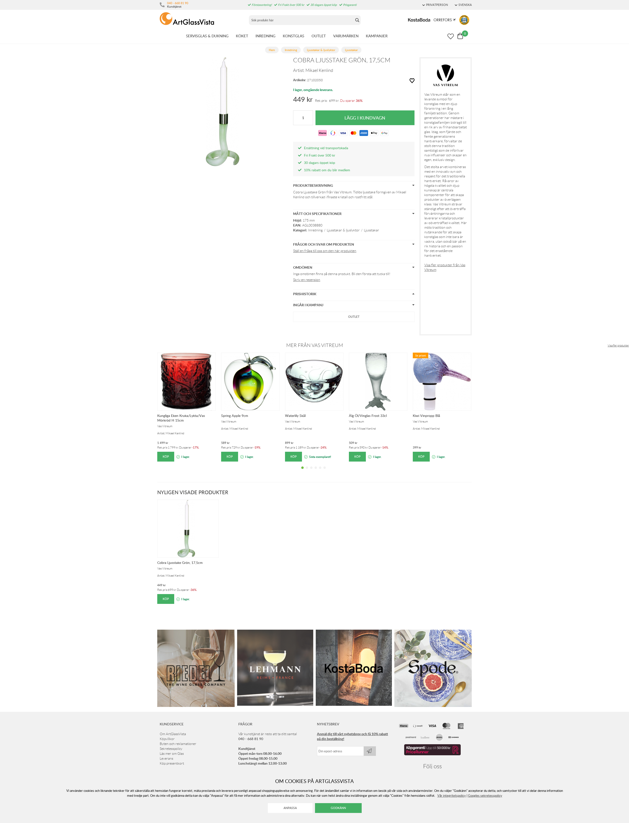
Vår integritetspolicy (451, 795)
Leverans (166, 758)
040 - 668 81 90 (177, 3)
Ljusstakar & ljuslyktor (343, 230)
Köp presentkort (172, 763)
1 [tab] (302, 471)
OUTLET (319, 35)
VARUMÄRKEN (345, 35)
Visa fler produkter (618, 345)
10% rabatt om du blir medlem (327, 170)
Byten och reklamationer (178, 744)
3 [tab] (311, 471)
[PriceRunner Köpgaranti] (432, 754)
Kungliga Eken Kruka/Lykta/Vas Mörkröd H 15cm (181, 418)
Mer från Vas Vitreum (314, 345)
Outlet (353, 317)
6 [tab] (324, 471)
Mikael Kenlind (319, 70)
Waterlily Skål (295, 415)
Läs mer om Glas (172, 754)
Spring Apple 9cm (234, 415)
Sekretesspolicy (171, 749)
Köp (166, 456)
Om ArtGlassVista (173, 734)
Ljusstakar (371, 230)
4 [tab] (315, 471)
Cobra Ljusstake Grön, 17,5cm (180, 562)
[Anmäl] (370, 751)
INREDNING (265, 35)
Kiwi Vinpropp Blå (426, 415)
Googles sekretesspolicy (485, 795)
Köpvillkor (167, 739)
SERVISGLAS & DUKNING (207, 35)
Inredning (315, 230)
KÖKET (242, 35)
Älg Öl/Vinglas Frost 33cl (368, 415)
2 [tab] (307, 471)
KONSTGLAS (293, 35)
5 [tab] (320, 471)
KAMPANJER (376, 35)
